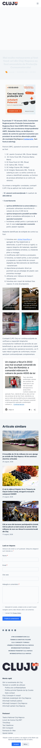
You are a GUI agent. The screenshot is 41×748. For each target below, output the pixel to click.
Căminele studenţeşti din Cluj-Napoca (20, 645)
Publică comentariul (11, 618)
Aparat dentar (7, 733)
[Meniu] (38, 3)
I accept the (13, 613)
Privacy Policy (17, 613)
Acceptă (16, 744)
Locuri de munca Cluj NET (12, 720)
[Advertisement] (20, 28)
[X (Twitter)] (6, 630)
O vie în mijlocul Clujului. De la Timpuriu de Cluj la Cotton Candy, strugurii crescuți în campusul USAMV (18, 491)
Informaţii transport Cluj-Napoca (20, 650)
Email (4, 565)
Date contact (10, 693)
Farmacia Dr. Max (9, 731)
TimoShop (6, 723)
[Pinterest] (12, 630)
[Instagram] (9, 630)
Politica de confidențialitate (15, 688)
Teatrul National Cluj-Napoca (13, 717)
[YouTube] (15, 630)
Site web (5, 575)
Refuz (25, 744)
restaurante (28, 139)
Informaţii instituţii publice (20, 648)
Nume (5, 556)
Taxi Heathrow (7, 725)
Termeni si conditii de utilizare (20, 639)
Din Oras (33, 72)
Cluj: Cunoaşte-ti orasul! (20, 642)
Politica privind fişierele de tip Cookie (19, 690)
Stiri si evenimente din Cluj (20, 636)
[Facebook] (3, 630)
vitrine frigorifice (23, 239)
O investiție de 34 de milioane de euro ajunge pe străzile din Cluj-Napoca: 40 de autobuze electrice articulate (20, 456)
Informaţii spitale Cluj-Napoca (20, 653)
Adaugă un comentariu (10, 584)
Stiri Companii (7, 728)
